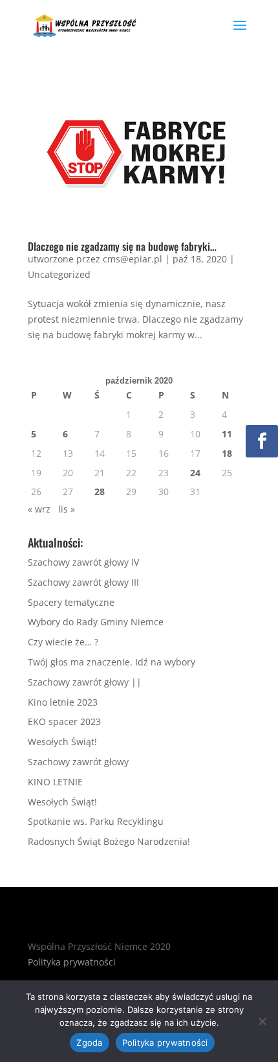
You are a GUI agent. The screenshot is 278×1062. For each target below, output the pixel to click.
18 (227, 453)
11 (227, 434)
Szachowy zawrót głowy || (85, 682)
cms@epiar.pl (132, 259)
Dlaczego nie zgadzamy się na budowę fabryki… (122, 246)
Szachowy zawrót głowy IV (83, 562)
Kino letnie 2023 (63, 702)
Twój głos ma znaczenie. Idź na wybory (113, 662)
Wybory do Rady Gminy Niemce (96, 622)
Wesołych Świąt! (62, 741)
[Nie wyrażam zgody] (261, 1021)
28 (99, 491)
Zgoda (89, 1042)
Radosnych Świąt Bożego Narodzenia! (109, 841)
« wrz (39, 509)
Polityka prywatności (72, 962)
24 (195, 473)
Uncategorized (59, 274)
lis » (66, 509)
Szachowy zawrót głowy (78, 762)
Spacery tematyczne (71, 602)
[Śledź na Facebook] (262, 441)
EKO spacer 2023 (64, 721)
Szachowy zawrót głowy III (83, 582)
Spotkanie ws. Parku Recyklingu (96, 821)
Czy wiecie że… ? (63, 642)
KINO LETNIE (55, 782)
